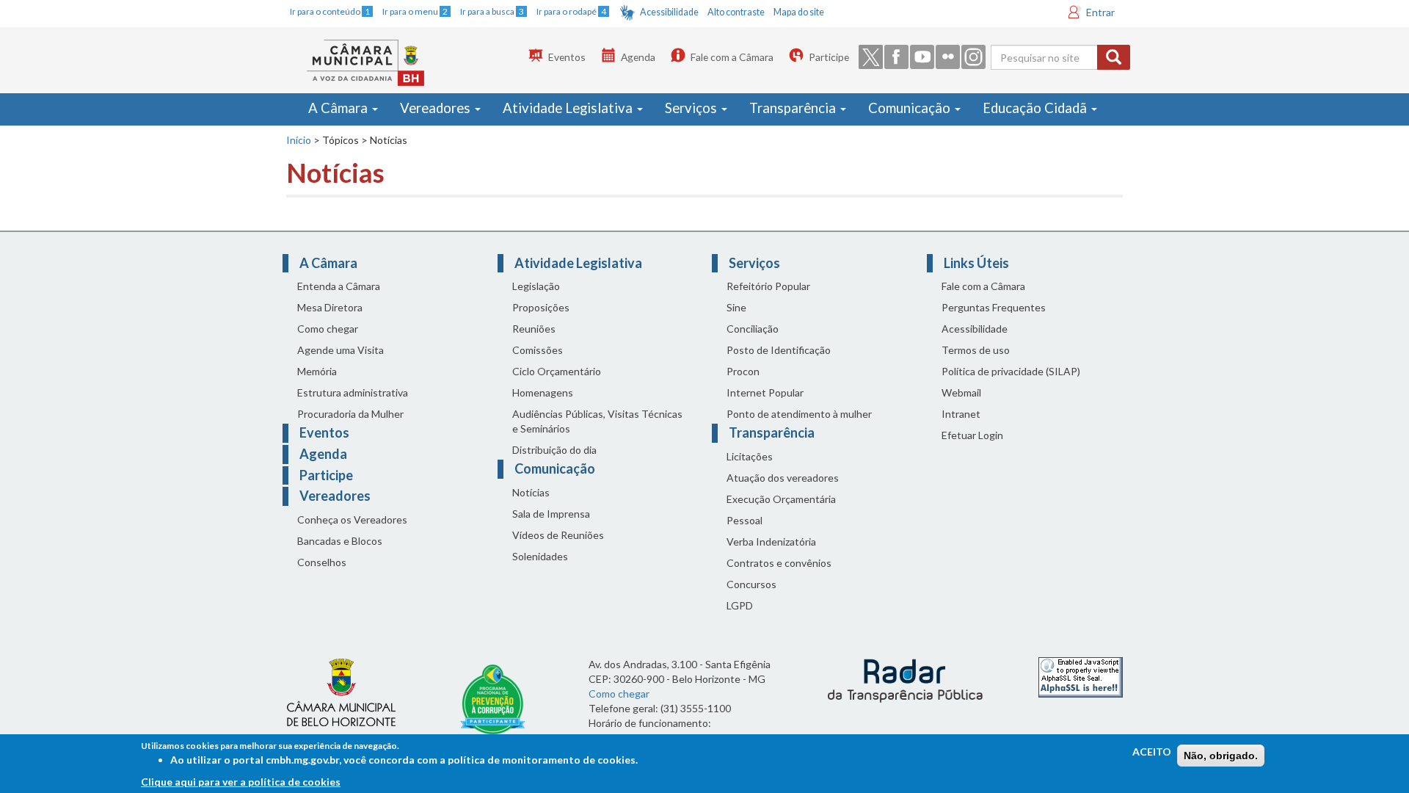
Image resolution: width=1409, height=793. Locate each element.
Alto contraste (736, 12)
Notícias (531, 492)
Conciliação (753, 328)
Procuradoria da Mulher (350, 414)
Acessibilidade (669, 12)
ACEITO (1151, 751)
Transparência (794, 108)
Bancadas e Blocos (339, 541)
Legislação (536, 286)
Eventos (567, 57)
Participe (829, 57)
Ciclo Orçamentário (556, 371)
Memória (317, 371)
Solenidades (540, 556)
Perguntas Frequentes (994, 307)
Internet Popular (765, 392)
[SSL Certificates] (1080, 676)
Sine (736, 307)
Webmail (961, 392)
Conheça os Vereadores (352, 519)
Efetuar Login (972, 435)
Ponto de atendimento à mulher (799, 414)
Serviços (692, 108)
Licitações (750, 456)
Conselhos (321, 562)
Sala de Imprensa (551, 513)
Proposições (540, 307)
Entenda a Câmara (338, 286)
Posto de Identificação (779, 350)
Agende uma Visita (340, 350)
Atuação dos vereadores (783, 477)
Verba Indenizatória (771, 541)
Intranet (961, 414)
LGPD (740, 605)
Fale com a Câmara (732, 57)
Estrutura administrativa (352, 392)
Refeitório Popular (768, 286)
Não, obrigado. (1221, 755)
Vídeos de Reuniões (558, 535)
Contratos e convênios (779, 563)
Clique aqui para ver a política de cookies (241, 781)
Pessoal (744, 520)
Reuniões (534, 328)
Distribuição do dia (554, 449)
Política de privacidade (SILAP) (1011, 371)
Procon (743, 371)
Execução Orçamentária (781, 499)
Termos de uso (976, 350)
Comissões (537, 350)
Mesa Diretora (330, 307)
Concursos (751, 584)
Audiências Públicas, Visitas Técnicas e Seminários (597, 421)
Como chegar (327, 328)
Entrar (1100, 12)
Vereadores (436, 108)
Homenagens (542, 392)
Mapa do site (798, 12)
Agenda (638, 57)
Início (298, 140)
